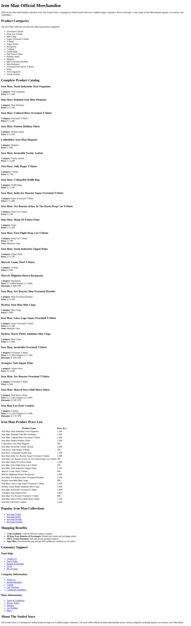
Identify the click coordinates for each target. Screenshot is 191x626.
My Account (12, 569)
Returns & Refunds (15, 564)
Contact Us (12, 559)
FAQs (9, 566)
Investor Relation (14, 582)
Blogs (9, 610)
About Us (11, 580)
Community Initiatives (16, 590)
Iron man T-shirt (14, 514)
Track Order (12, 561)
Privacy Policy (13, 603)
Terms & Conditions (16, 600)
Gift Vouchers (13, 587)
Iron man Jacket (14, 517)
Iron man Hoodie (14, 519)
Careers (10, 585)
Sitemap (10, 605)
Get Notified (12, 608)
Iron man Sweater (14, 522)
